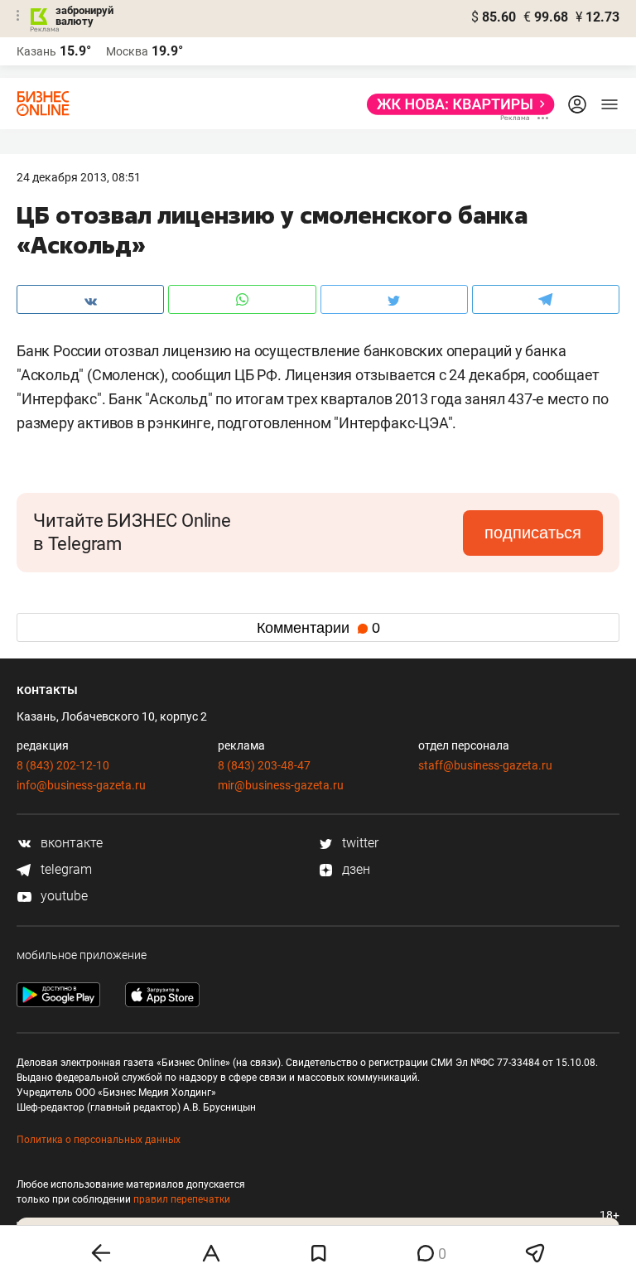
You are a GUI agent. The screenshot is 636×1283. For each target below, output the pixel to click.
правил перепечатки (181, 1199)
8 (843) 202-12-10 (63, 765)
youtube (62, 896)
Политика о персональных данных (99, 1140)
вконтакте (70, 843)
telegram (64, 869)
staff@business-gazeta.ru (485, 765)
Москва (127, 51)
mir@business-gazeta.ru (281, 785)
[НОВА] (456, 104)
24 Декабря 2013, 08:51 (79, 177)
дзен (354, 869)
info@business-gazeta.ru (81, 785)
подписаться (532, 532)
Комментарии (318, 628)
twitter (358, 843)
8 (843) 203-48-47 (264, 765)
